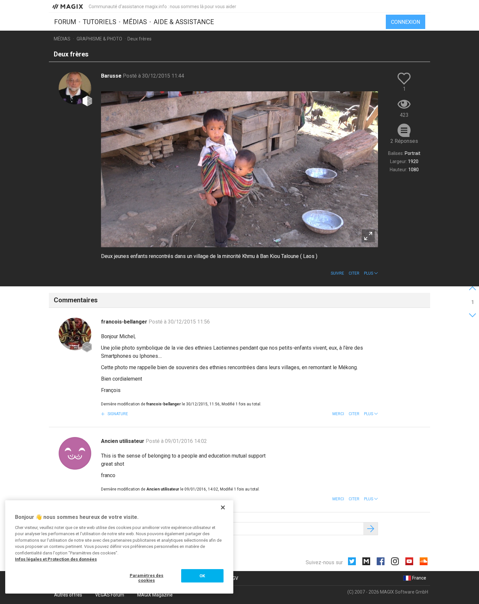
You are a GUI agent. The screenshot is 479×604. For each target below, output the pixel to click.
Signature (117, 414)
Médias (135, 22)
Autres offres (68, 594)
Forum (65, 22)
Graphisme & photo (99, 38)
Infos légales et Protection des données (56, 559)
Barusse (112, 76)
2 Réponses (404, 141)
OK (202, 575)
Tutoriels (99, 22)
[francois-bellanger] (75, 334)
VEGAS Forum (109, 594)
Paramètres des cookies (147, 578)
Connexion (405, 22)
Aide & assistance (183, 22)
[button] (371, 273)
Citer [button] (354, 273)
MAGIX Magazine (155, 594)
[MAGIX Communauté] (68, 6)
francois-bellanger (125, 322)
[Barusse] (75, 88)
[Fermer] (223, 507)
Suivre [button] (337, 273)
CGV (233, 578)
